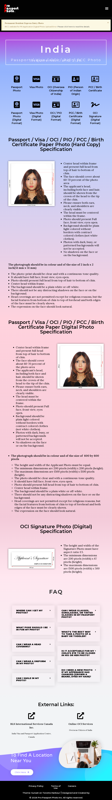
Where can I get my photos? (29, 611)
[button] (106, 8)
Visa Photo (36, 87)
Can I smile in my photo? (27, 679)
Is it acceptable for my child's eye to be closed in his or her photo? (78, 653)
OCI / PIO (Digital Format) (56, 116)
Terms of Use (56, 787)
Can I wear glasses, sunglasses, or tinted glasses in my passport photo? (78, 613)
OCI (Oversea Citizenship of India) (56, 91)
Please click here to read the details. (74, 27)
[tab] (33, 611)
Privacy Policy (36, 786)
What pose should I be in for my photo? (32, 628)
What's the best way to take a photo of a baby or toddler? (76, 634)
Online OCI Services (80, 723)
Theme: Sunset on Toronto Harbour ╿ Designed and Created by (56, 793)
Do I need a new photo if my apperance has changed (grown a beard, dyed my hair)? (76, 673)
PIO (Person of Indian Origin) (75, 91)
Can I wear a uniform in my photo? (31, 662)
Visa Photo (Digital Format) (36, 116)
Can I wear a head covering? (28, 645)
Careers (72, 786)
